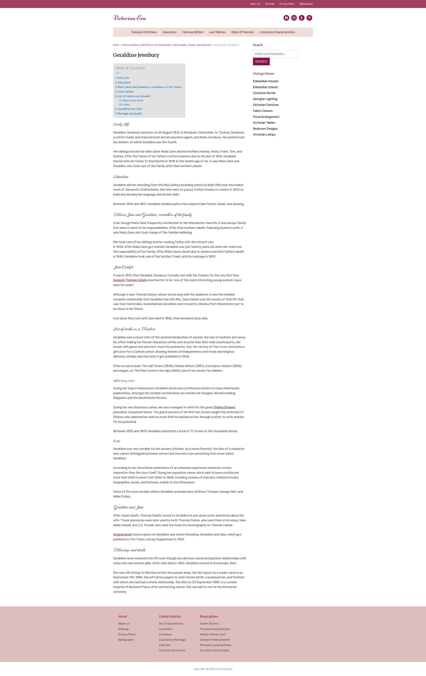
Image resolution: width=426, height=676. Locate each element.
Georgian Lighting (265, 99)
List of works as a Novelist (134, 96)
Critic (127, 104)
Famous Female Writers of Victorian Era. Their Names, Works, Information (167, 45)
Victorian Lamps (264, 134)
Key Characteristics (171, 623)
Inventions (165, 629)
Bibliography (306, 3)
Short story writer (133, 100)
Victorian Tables (264, 122)
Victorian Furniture (266, 105)
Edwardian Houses (265, 81)
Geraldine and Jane (130, 108)
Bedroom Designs (265, 128)
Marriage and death (129, 113)
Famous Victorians (144, 32)
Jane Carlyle (125, 91)
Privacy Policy (287, 3)
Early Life (123, 78)
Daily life (164, 645)
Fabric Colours (263, 111)
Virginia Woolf (122, 534)
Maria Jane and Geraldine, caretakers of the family (150, 87)
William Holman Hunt (213, 634)
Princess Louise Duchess (215, 645)
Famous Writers (192, 32)
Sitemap (270, 3)
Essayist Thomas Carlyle (130, 280)
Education (169, 32)
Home (116, 45)
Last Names (217, 32)
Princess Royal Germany (215, 629)
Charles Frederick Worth (215, 639)
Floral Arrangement (266, 117)
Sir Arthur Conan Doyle (214, 650)
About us (255, 3)
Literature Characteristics (277, 32)
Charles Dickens (224, 407)
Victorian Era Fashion (172, 650)
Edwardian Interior (265, 87)
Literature (165, 634)
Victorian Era (129, 18)
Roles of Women (242, 32)
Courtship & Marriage (172, 639)
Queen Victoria (209, 623)
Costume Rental (264, 93)
